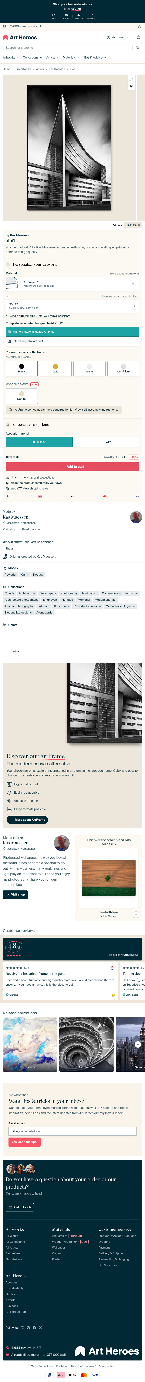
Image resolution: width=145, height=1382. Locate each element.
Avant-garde (44, 612)
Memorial (84, 600)
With (108, 442)
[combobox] (68, 47)
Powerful (10, 575)
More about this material (124, 273)
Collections (30, 57)
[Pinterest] (28, 1328)
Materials (69, 57)
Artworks (9, 57)
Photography (69, 593)
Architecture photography (21, 600)
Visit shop (10, 529)
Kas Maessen (19, 235)
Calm (24, 575)
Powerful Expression (87, 606)
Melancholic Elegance (120, 606)
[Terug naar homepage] (20, 37)
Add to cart (75, 466)
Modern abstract (105, 600)
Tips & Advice (93, 57)
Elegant (38, 575)
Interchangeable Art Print (28, 341)
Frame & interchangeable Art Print (33, 331)
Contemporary (111, 593)
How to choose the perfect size (120, 296)
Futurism (43, 606)
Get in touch (22, 1207)
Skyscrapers (48, 593)
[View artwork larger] (131, 79)
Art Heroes (16, 1275)
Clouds (9, 593)
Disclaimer (62, 1366)
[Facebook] (34, 1328)
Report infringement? (83, 1366)
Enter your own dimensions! (39, 316)
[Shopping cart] (138, 37)
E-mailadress (17, 1123)
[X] (40, 1328)
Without (41, 442)
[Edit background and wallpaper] (131, 86)
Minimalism (89, 593)
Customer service (115, 1229)
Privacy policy (106, 1366)
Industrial (131, 593)
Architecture (27, 593)
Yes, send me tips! (25, 1142)
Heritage (67, 600)
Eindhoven (50, 600)
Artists (50, 57)
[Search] (137, 47)
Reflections (61, 606)
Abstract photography (19, 606)
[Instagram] (22, 1328)
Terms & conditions (42, 1366)
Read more (29, 529)
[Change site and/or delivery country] (139, 27)
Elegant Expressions (18, 612)
